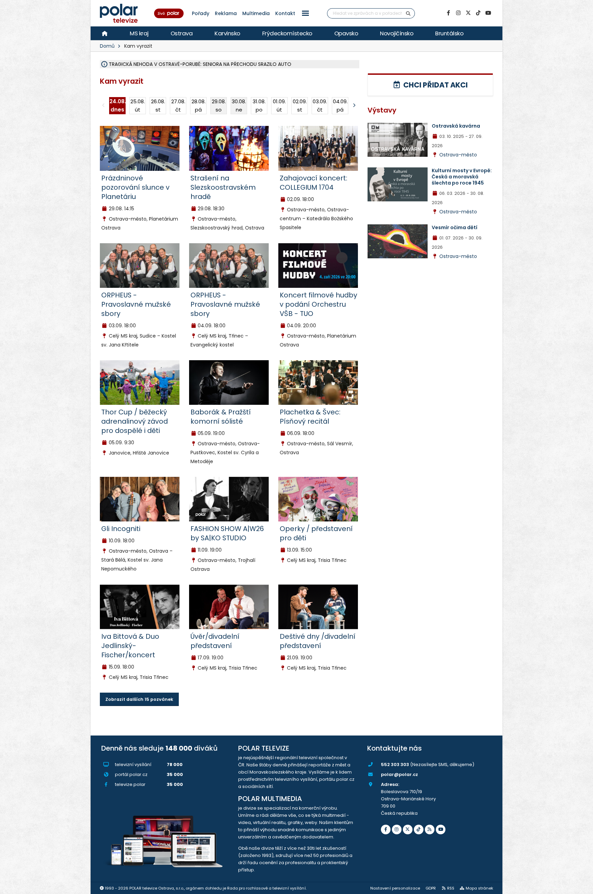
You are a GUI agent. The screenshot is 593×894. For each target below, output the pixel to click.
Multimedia (256, 13)
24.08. (117, 105)
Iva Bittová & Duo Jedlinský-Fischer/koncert (130, 646)
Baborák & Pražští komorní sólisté (220, 416)
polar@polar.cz (399, 774)
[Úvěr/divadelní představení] (229, 606)
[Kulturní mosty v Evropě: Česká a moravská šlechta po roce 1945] (398, 183)
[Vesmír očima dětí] (398, 240)
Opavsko (346, 33)
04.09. (340, 105)
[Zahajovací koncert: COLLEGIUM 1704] (318, 147)
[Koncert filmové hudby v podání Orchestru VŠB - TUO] (318, 265)
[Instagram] (458, 13)
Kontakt (285, 13)
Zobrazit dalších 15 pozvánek (139, 699)
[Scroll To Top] (581, 886)
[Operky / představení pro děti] (318, 498)
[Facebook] (448, 13)
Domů (107, 46)
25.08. (137, 105)
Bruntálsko (449, 33)
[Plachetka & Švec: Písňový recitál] (318, 382)
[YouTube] (488, 13)
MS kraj (139, 33)
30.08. (239, 105)
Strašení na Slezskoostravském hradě (223, 187)
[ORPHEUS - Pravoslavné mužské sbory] (139, 265)
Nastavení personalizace (395, 888)
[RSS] (429, 829)
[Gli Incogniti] (139, 498)
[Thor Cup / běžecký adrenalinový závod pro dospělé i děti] (139, 382)
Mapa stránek (479, 888)
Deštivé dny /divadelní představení (318, 641)
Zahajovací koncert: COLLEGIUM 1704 (313, 182)
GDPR (431, 888)
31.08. (259, 105)
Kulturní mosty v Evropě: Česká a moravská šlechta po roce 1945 (462, 176)
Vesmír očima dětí (454, 227)
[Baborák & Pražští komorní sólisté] (229, 382)
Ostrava (182, 33)
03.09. (320, 105)
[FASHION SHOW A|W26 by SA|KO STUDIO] (229, 498)
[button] (305, 13)
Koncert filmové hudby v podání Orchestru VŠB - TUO (318, 304)
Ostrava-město (458, 154)
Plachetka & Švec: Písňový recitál (310, 416)
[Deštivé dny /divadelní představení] (318, 606)
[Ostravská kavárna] (398, 139)
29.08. (219, 105)
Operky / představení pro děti (316, 533)
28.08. (198, 105)
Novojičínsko (396, 33)
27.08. (178, 105)
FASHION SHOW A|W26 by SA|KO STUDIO (227, 533)
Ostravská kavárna (456, 125)
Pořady (200, 13)
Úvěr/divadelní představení (215, 641)
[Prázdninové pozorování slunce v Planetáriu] (139, 147)
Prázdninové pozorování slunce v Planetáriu (135, 187)
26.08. (158, 105)
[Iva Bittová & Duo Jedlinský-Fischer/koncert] (139, 606)
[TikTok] (478, 13)
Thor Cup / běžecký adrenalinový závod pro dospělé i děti (134, 421)
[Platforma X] (468, 13)
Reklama (226, 13)
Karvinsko (227, 33)
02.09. (300, 105)
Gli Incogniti (120, 528)
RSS (450, 888)
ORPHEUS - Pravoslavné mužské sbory (136, 304)
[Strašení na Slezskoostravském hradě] (229, 147)
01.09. (279, 105)
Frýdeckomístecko (287, 33)
